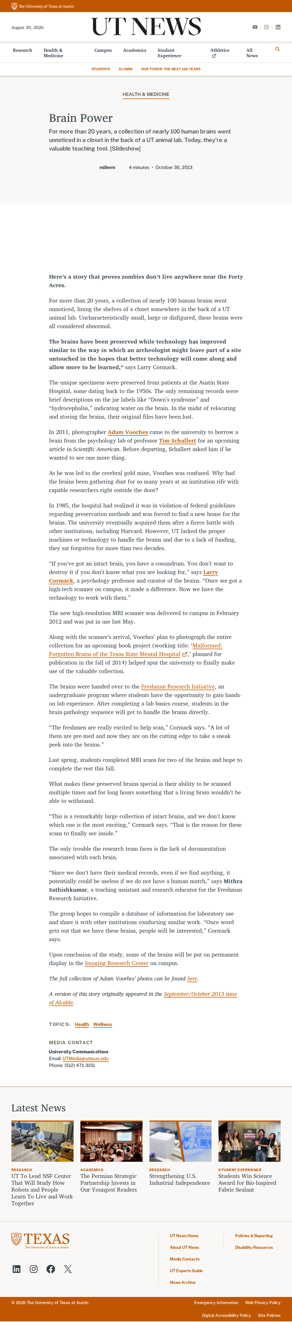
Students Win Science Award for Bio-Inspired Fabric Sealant (247, 1183)
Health (82, 1024)
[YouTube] (254, 27)
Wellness (102, 1024)
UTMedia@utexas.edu (86, 1058)
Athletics (219, 50)
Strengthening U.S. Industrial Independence (179, 1179)
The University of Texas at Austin (57, 1302)
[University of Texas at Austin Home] (42, 7)
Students (101, 69)
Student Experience (169, 52)
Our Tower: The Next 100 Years (170, 69)
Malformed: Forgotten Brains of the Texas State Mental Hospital (135, 650)
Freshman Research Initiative (178, 686)
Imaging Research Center (117, 963)
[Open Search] (278, 49)
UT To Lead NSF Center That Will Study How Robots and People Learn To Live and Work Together (42, 1190)
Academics (134, 50)
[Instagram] (266, 27)
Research (22, 50)
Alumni (126, 69)
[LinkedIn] (278, 27)
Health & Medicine (53, 52)
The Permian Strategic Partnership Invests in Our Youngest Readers (108, 1183)
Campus (103, 50)
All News (252, 52)
